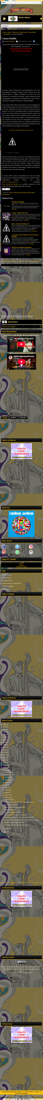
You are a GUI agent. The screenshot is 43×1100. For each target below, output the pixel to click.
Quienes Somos (7, 580)
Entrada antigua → (35, 261)
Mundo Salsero (10, 41)
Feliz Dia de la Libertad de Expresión (22, 247)
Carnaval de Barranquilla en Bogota (14, 807)
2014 (4, 755)
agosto (7, 782)
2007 (4, 770)
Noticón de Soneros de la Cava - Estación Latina (18, 802)
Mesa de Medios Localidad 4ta (11, 583)
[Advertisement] (21, 290)
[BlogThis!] (5, 189)
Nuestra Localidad (7, 586)
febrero (7, 797)
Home (4, 32)
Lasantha (29, 1096)
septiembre (8, 780)
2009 (4, 765)
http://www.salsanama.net (10, 182)
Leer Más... (15, 209)
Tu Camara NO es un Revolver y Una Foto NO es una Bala (21, 820)
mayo (7, 790)
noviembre (8, 774)
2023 (4, 732)
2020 (4, 740)
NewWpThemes (10, 1096)
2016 (4, 750)
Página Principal (23, 261)
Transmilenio (7, 34)
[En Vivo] (4, 18)
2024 (4, 729)
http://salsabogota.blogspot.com (12, 184)
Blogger (25, 1093)
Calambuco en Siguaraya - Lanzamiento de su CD (19, 817)
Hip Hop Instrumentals (25, 1097)
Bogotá (21, 565)
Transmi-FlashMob (9, 38)
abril (6, 792)
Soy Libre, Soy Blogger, (18, 202)
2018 (4, 745)
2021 (4, 737)
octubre (7, 777)
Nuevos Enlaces (9, 799)
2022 (4, 734)
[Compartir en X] (7, 189)
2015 (4, 752)
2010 (4, 762)
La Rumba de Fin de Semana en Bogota (16, 825)
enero (7, 828)
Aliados (5, 417)
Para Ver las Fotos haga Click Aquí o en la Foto (21, 130)
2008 (4, 767)
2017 (4, 747)
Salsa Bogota (23, 32)
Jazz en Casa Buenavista (11, 812)
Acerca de (22, 417)
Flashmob (15, 32)
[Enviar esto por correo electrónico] (3, 189)
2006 (4, 832)
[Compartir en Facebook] (9, 189)
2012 (4, 757)
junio (6, 787)
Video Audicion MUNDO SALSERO (14, 822)
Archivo (13, 417)
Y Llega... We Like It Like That (20, 213)
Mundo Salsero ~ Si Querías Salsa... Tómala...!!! (27, 1092)
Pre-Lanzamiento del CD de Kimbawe (15, 815)
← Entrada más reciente (9, 261)
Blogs (9, 32)
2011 (4, 760)
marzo (7, 795)
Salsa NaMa (31, 32)
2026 (4, 724)
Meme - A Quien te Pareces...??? (20, 224)
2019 (4, 742)
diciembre (8, 772)
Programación (6, 577)
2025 (4, 727)
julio (6, 785)
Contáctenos (6, 589)
